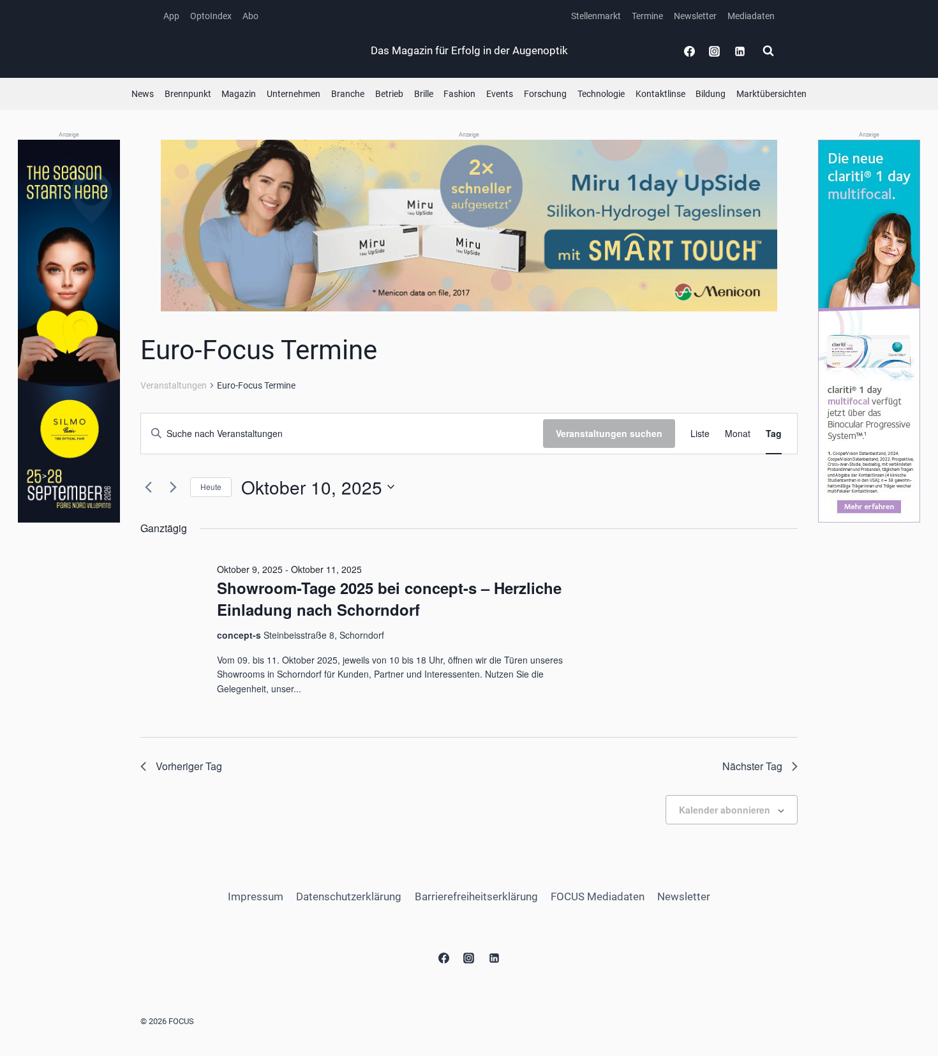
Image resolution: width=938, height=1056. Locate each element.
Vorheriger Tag (189, 766)
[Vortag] (148, 487)
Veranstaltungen (173, 385)
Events (499, 94)
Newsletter (695, 16)
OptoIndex (211, 16)
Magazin (238, 94)
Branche (347, 94)
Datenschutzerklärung (348, 896)
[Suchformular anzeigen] (768, 51)
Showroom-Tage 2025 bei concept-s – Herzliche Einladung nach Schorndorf (389, 598)
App (171, 16)
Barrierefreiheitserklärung (476, 896)
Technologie (601, 94)
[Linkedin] (739, 51)
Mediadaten (751, 16)
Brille (423, 94)
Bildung (711, 94)
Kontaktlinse (660, 94)
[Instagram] (715, 51)
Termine (647, 16)
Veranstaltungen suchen (609, 433)
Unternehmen (293, 94)
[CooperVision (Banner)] (869, 331)
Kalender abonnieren (724, 809)
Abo (250, 16)
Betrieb (389, 94)
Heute (210, 486)
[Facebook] (690, 51)
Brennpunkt (188, 94)
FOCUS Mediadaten (597, 896)
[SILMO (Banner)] (69, 331)
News (142, 94)
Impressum (255, 896)
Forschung (545, 94)
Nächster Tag (752, 766)
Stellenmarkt (596, 16)
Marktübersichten (771, 94)
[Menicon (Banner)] (469, 225)
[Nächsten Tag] (173, 487)
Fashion (459, 94)
